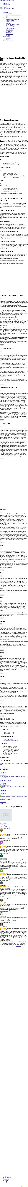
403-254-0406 (6, 4)
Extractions (8, 23)
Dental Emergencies (10, 28)
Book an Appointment (8, 40)
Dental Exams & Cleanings (12, 19)
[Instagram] (6, 1183)
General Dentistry (10, 20)
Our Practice (9, 13)
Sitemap (5, 1123)
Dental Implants (9, 30)
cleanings (5, 69)
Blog (7, 16)
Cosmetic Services (7, 31)
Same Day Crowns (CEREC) (13, 24)
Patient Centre (6, 36)
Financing (8, 38)
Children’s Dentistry (10, 21)
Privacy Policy (6, 1125)
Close (2, 345)
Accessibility (6, 1124)
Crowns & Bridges (10, 26)
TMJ (7, 27)
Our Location (6, 39)
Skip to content (3, 7)
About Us (5, 12)
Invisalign (8, 32)
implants (18, 69)
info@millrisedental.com (12, 740)
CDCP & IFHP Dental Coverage (13, 15)
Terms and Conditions (8, 1127)
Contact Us (5, 1153)
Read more (18, 946)
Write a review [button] (3, 826)
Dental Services (6, 17)
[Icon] (6, 1172)
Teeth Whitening (10, 34)
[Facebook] (6, 1182)
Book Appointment (4, 54)
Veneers (8, 35)
